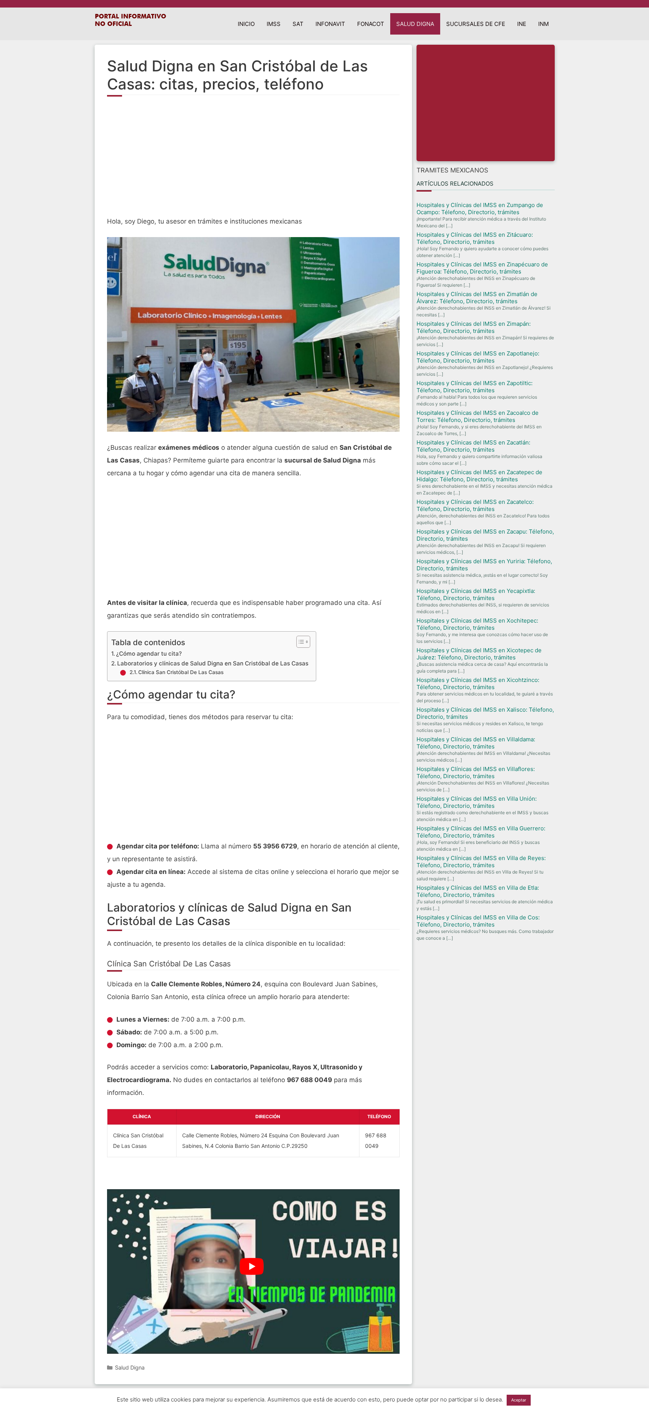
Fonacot (370, 23)
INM (543, 23)
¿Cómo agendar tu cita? (149, 653)
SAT (298, 23)
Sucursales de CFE (475, 23)
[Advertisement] (253, 160)
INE (521, 23)
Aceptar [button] (518, 1400)
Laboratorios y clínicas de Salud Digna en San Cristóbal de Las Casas (212, 663)
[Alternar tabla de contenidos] (299, 641)
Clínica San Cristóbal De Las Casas (180, 672)
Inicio (246, 23)
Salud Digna (415, 23)
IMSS (274, 23)
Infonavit (330, 23)
